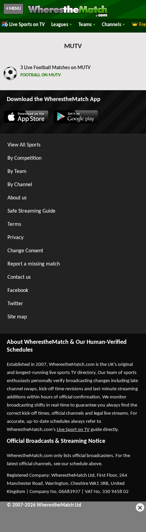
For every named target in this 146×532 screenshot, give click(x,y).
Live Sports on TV (27, 24)
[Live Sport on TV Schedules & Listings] (67, 16)
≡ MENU (13, 8)
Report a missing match (33, 264)
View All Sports (23, 145)
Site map (17, 317)
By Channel (19, 185)
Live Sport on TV (73, 429)
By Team (16, 171)
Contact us (19, 277)
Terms (14, 224)
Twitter (15, 304)
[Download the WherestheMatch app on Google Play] (75, 122)
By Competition (24, 158)
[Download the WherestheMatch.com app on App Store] (25, 122)
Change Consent (25, 251)
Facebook (17, 290)
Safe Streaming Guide (31, 211)
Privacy (15, 237)
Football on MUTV (41, 75)
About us (16, 198)
